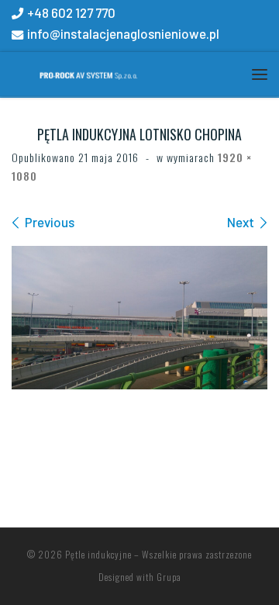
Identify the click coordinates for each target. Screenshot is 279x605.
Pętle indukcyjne (98, 554)
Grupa (169, 576)
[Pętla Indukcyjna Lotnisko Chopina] (139, 318)
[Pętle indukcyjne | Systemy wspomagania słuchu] (76, 73)
